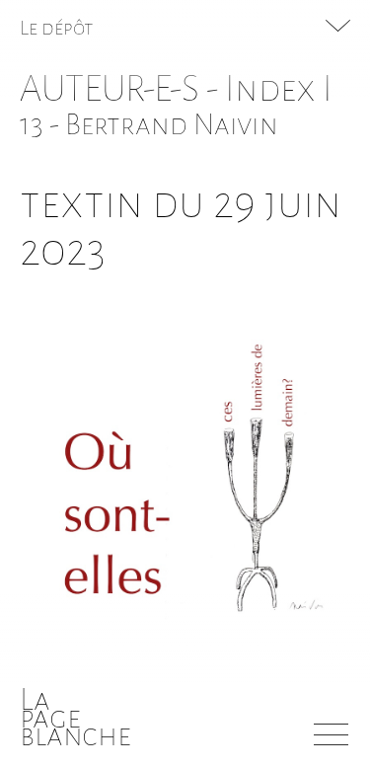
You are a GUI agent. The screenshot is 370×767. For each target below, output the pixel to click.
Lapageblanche (75, 717)
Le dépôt (57, 27)
